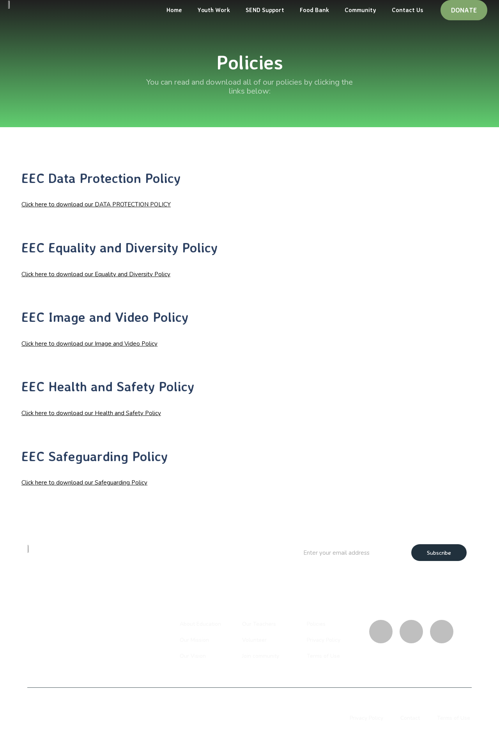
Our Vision (193, 656)
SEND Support (265, 10)
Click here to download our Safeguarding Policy (84, 482)
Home (174, 10)
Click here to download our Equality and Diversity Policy (95, 274)
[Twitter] (411, 631)
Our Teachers (259, 624)
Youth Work (213, 10)
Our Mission (194, 640)
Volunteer (254, 640)
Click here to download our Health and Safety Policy (91, 413)
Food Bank (314, 10)
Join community (260, 656)
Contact (410, 718)
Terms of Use (323, 656)
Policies (316, 624)
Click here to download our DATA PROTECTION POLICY (96, 204)
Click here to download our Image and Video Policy (89, 344)
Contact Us (407, 10)
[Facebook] (441, 631)
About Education (200, 624)
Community (360, 10)
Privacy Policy (323, 640)
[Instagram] (381, 631)
